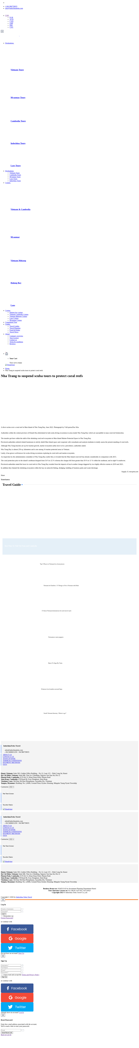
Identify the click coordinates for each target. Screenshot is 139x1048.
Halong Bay (16, 283)
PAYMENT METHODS (11, 762)
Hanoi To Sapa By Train (55, 663)
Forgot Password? (7, 918)
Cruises (8, 183)
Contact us (13, 340)
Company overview (16, 336)
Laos (13, 305)
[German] (14, 13)
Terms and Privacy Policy (30, 975)
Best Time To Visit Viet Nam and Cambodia (21, 546)
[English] (7, 13)
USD (7, 15)
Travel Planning (15, 328)
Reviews (13, 344)
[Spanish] (21, 13)
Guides (7, 324)
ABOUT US (7, 755)
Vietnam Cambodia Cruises (19, 314)
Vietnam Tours (17, 70)
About (7, 334)
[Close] (3, 899)
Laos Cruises (14, 318)
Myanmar (15, 237)
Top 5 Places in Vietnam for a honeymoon (52, 564)
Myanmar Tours (18, 97)
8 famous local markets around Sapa (51, 689)
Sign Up (21, 953)
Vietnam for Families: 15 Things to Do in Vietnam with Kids (61, 585)
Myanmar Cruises (16, 320)
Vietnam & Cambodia (20, 209)
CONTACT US (8, 757)
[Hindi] (24, 13)
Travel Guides (14, 326)
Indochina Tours (18, 143)
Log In (21, 1012)
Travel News (14, 332)
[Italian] (17, 13)
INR (11, 25)
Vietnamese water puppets (55, 637)
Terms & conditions (16, 342)
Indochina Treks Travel (24, 897)
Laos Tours (16, 165)
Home (7, 368)
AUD (11, 19)
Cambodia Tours (18, 121)
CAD (11, 21)
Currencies (4, 787)
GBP (11, 23)
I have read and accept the (21, 975)
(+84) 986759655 (11, 6)
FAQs (5, 764)
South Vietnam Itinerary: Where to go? (55, 713)
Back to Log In (6, 1035)
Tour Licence (14, 338)
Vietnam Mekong (18, 260)
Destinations (9, 43)
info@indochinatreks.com (14, 8)
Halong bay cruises (16, 312)
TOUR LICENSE (9, 759)
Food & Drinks (15, 330)
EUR (11, 17)
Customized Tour (11, 322)
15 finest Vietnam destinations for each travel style (56, 611)
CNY (11, 27)
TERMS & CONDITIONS (12, 760)
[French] (10, 13)
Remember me (8, 916)
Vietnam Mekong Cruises (18, 316)
